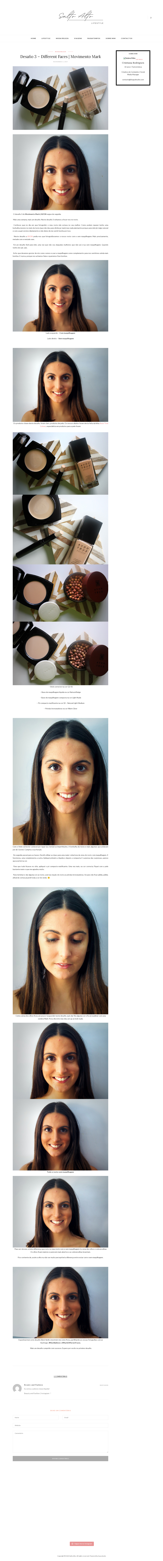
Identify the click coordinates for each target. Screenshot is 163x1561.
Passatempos (93, 38)
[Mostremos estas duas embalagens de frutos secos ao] (115, 1513)
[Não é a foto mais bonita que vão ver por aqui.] (70, 1506)
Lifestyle (46, 38)
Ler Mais (139, 59)
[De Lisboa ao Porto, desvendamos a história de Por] (47, 1499)
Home (33, 38)
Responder (104, 1385)
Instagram (45, 1393)
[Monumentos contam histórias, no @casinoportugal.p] (93, 1499)
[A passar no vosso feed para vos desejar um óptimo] (24, 1499)
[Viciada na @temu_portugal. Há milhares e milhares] (138, 1515)
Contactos (126, 38)
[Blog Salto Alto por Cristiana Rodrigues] (80, 17)
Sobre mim (111, 38)
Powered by (98, 1556)
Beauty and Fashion (33, 1385)
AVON (30, 236)
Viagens (78, 38)
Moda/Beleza (62, 38)
